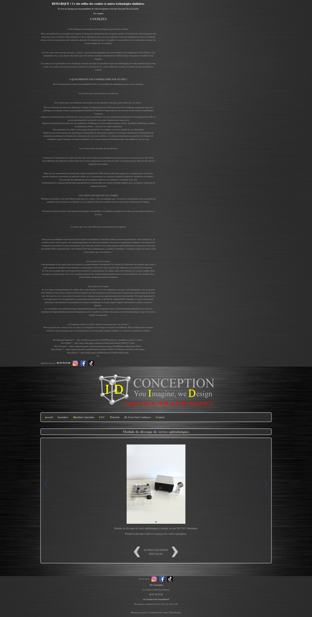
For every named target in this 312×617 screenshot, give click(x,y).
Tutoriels (115, 417)
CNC (102, 417)
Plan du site (175, 612)
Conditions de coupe (158, 612)
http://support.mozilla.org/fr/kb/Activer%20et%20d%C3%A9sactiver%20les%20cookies (105, 349)
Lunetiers (63, 417)
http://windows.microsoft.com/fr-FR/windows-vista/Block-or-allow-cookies (109, 339)
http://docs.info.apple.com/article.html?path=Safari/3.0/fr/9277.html (105, 342)
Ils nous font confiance (137, 417)
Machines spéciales (83, 417)
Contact (160, 417)
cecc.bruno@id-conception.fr (156, 599)
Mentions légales (139, 612)
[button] (156, 522)
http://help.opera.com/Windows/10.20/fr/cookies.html (104, 352)
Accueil (49, 417)
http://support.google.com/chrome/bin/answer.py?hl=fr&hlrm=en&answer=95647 (105, 346)
